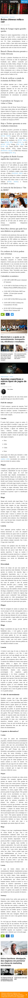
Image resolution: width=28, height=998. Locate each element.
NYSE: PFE (8, 142)
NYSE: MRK (22, 140)
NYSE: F (20, 142)
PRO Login (24, 1)
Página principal (4, 17)
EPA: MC (12, 152)
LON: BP (4, 146)
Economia (12, 17)
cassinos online (5, 459)
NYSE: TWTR (5, 136)
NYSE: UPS (5, 144)
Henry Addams (10, 389)
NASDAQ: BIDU (17, 173)
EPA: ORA (20, 144)
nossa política (20, 996)
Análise (11, 376)
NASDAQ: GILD (6, 150)
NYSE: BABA (13, 181)
